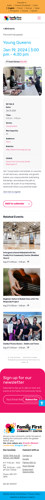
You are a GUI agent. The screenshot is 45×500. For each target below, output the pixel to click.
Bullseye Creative (27, 497)
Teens (8, 142)
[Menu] (39, 18)
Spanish (34, 11)
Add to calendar (14, 203)
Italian (37, 8)
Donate (26, 459)
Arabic (9, 5)
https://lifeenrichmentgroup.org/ (18, 150)
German (29, 8)
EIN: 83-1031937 (10, 484)
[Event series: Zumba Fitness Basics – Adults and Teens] (28, 347)
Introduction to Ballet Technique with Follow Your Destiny (30, 360)
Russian (25, 11)
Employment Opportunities (28, 470)
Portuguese (14, 11)
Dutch (35, 5)
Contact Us (27, 455)
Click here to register (12, 192)
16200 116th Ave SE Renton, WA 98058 (11, 456)
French (20, 8)
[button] (42, 403)
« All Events (9, 29)
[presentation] (21, 235)
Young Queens (11, 126)
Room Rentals (28, 466)
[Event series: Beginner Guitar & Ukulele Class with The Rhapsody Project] (28, 305)
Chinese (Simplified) (22, 5)
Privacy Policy (34, 494)
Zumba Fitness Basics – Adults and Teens (21, 344)
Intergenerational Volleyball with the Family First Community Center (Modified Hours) (21, 255)
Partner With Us (29, 462)
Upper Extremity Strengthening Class (14, 359)
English (11, 8)
